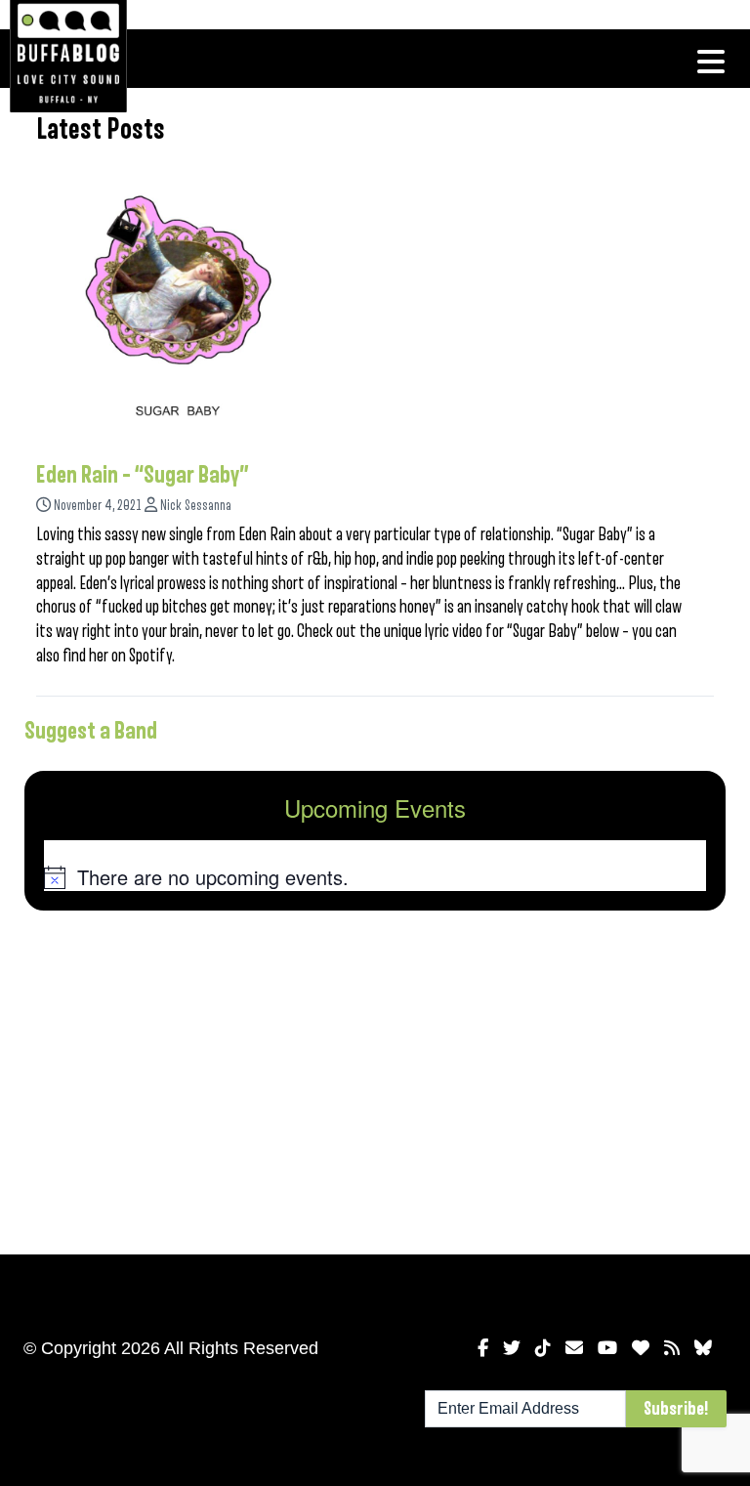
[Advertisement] (375, 1078)
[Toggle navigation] (711, 61)
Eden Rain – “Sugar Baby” (142, 475)
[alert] (375, 877)
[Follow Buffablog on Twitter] (512, 1348)
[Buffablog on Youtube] (607, 1348)
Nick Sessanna (195, 505)
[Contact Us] (574, 1348)
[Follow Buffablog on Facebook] (483, 1348)
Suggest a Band (90, 730)
